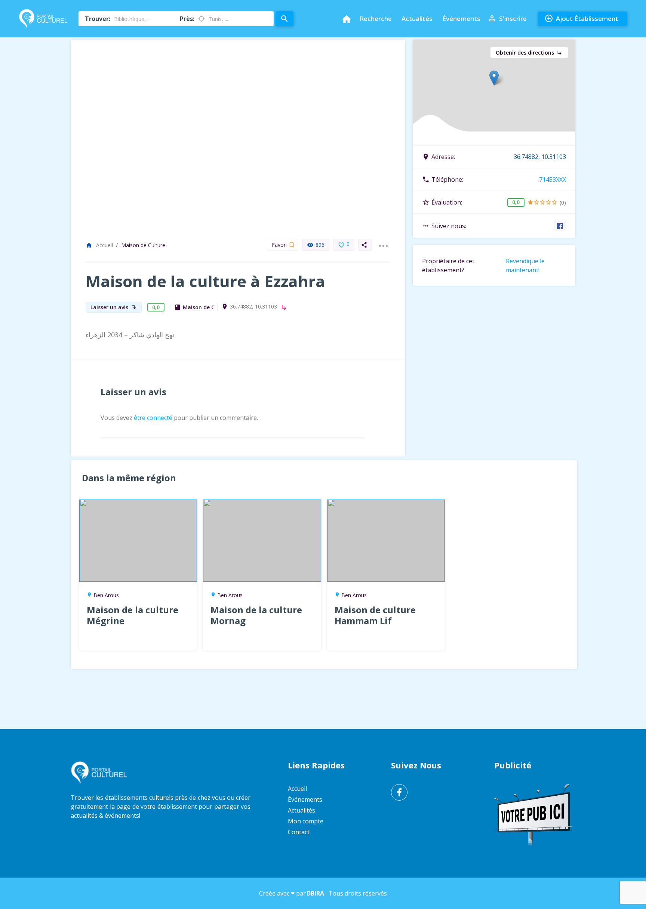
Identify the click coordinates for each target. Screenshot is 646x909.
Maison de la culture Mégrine (132, 615)
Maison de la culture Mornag (256, 615)
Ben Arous (106, 595)
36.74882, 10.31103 (253, 306)
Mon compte (305, 821)
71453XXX (552, 179)
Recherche (376, 18)
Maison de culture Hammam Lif (375, 615)
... (383, 241)
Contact (299, 832)
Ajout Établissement (581, 18)
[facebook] (560, 226)
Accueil (99, 245)
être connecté (153, 418)
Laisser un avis (113, 307)
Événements (461, 18)
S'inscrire (507, 18)
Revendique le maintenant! (525, 265)
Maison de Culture (143, 245)
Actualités (417, 18)
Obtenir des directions (529, 52)
